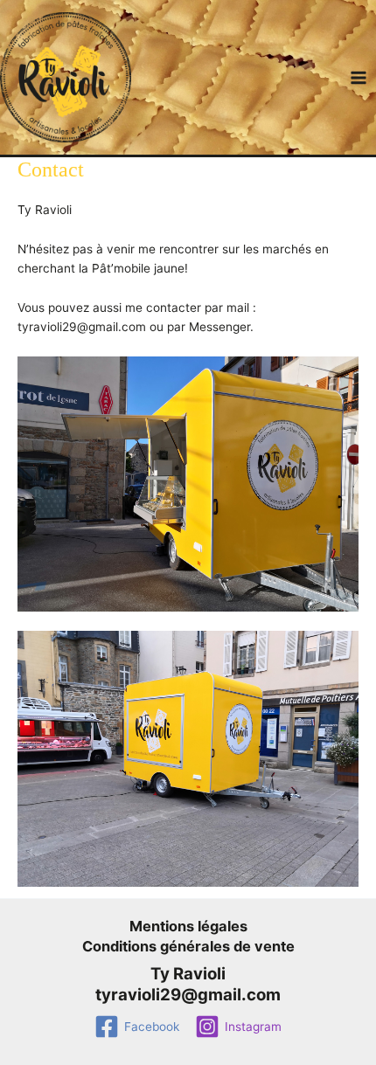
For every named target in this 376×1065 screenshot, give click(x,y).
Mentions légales (188, 926)
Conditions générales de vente (188, 946)
